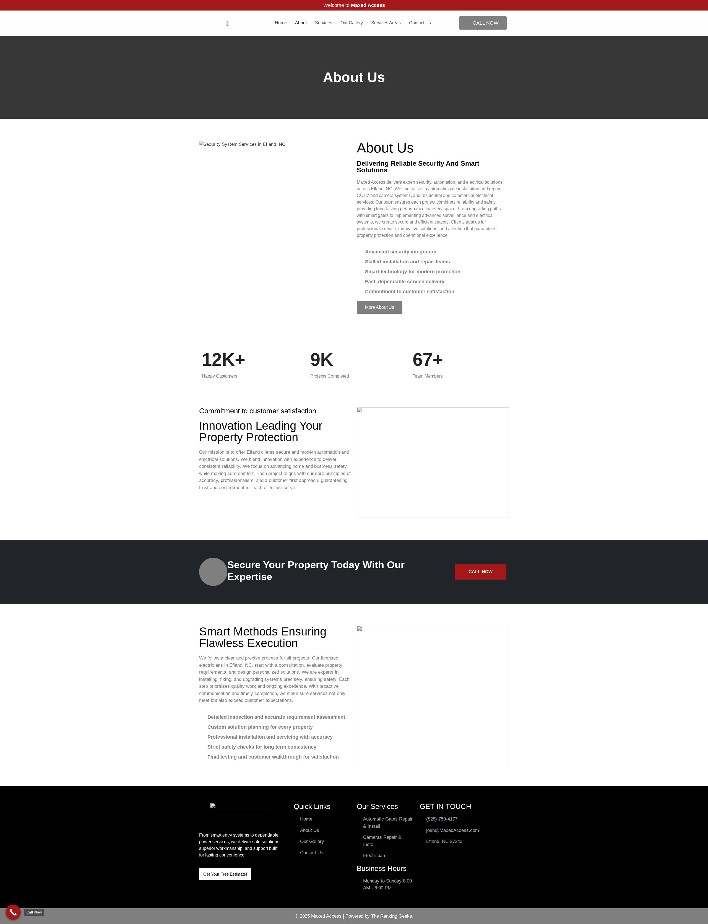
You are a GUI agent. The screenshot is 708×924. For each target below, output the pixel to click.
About (301, 22)
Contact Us (420, 22)
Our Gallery (351, 22)
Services (323, 22)
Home (281, 22)
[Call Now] (13, 912)
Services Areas (386, 22)
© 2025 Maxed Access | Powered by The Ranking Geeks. (354, 916)
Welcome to (354, 5)
